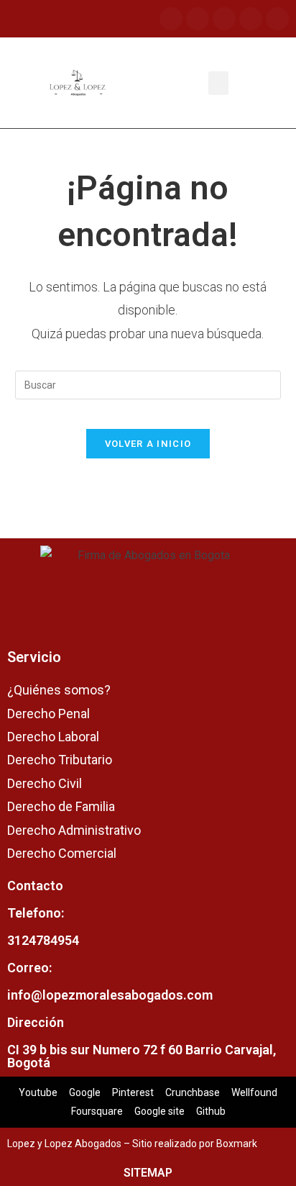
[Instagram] (197, 18)
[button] (218, 83)
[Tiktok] (250, 18)
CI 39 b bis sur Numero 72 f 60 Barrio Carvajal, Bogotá (141, 1056)
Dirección (35, 1022)
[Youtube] (224, 18)
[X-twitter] (277, 18)
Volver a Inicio (148, 443)
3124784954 (43, 940)
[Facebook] (170, 18)
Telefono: (35, 912)
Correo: (29, 967)
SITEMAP (148, 1173)
